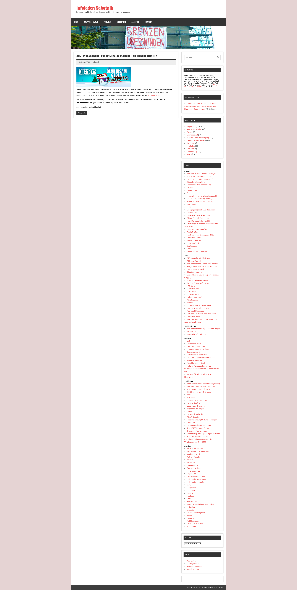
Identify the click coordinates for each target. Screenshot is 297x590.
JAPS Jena (191, 291)
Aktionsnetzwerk (194, 261)
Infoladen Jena (193, 288)
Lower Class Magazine (196, 512)
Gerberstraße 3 (193, 352)
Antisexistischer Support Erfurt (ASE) (202, 173)
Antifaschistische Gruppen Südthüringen (203, 328)
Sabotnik (135, 22)
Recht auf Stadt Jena (195, 311)
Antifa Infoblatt (193, 457)
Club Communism (194, 272)
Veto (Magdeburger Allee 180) (200, 86)
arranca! (190, 459)
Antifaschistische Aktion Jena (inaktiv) (202, 263)
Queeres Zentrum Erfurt (197, 229)
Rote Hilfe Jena (193, 316)
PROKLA (190, 518)
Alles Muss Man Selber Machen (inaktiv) (203, 383)
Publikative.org (193, 521)
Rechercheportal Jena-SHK (198, 308)
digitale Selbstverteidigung (198, 137)
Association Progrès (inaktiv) (198, 389)
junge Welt (191, 487)
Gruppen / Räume (91, 22)
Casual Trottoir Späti (195, 269)
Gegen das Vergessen (196, 140)
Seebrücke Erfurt (194, 240)
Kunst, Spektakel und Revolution (200, 504)
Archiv (189, 132)
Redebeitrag (192, 151)
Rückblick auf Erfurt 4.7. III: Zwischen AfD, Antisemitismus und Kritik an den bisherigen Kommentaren (200, 106)
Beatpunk (191, 462)
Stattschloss (192, 246)
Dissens (190, 187)
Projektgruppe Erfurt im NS (198, 221)
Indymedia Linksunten (196, 482)
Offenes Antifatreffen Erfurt (199, 215)
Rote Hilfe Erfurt (194, 237)
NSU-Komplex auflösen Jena (199, 305)
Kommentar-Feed (194, 566)
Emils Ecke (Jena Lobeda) (197, 280)
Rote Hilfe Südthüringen (197, 334)
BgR (188, 341)
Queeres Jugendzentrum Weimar (201, 357)
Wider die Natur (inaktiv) (197, 251)
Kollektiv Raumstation (196, 360)
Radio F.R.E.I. (192, 232)
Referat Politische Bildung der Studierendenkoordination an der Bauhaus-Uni (202, 368)
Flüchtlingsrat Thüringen (197, 400)
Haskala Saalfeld (193, 403)
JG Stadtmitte (154, 95)
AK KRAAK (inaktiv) (195, 448)
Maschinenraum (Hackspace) (198, 363)
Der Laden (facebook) (196, 346)
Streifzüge (191, 526)
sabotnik (96, 62)
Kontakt (148, 22)
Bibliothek (121, 22)
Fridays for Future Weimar (198, 349)
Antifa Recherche (194, 129)
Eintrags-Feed (193, 563)
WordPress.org (193, 569)
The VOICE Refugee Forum (198, 428)
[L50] (189, 207)
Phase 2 (190, 515)
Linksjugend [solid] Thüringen (199, 425)
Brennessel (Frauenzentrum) (199, 184)
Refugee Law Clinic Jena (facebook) (201, 313)
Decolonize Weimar (195, 343)
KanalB (190, 493)
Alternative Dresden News (198, 451)
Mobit (189, 411)
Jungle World (192, 490)
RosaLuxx (191, 422)
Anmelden (191, 561)
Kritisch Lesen (193, 501)
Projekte (190, 148)
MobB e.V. (191, 302)
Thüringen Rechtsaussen (197, 431)
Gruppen (190, 143)
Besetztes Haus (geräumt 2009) (200, 179)
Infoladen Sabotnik (94, 8)
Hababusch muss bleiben (197, 354)
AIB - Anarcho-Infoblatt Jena (198, 258)
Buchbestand (192, 135)
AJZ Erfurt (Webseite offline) (199, 176)
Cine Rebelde (192, 465)
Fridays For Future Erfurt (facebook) (202, 196)
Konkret (190, 496)
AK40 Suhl (191, 331)
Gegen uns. (191, 473)
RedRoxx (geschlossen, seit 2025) (201, 235)
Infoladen (191, 146)
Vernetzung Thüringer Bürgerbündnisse (203, 433)
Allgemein (82, 113)
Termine (107, 22)
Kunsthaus (191, 204)
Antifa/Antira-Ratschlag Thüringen (201, 386)
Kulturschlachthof (194, 297)
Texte (189, 154)
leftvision (191, 507)
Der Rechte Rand (194, 468)
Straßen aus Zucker (195, 523)
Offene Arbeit (193, 212)
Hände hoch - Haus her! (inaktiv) (200, 201)
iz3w (189, 484)
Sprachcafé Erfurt (194, 243)
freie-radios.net (193, 471)
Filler (189, 193)
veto (189, 248)
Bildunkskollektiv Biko (196, 182)
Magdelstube (192, 300)
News (76, 22)
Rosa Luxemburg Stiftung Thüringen (202, 419)
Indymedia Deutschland (196, 479)
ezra (189, 394)
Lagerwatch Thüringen (196, 406)
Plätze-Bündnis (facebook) (198, 218)
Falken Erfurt (192, 190)
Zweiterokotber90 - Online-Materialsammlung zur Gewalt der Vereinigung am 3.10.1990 (198, 439)
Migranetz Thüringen (195, 408)
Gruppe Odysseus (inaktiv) (198, 283)
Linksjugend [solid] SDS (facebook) (201, 209)
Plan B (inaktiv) (193, 417)
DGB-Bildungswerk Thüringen (199, 392)
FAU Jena (191, 286)
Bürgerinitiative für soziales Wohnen (202, 266)
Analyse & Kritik (193, 454)
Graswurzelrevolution (196, 476)
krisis (189, 498)
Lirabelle (190, 510)
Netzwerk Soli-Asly (195, 414)
